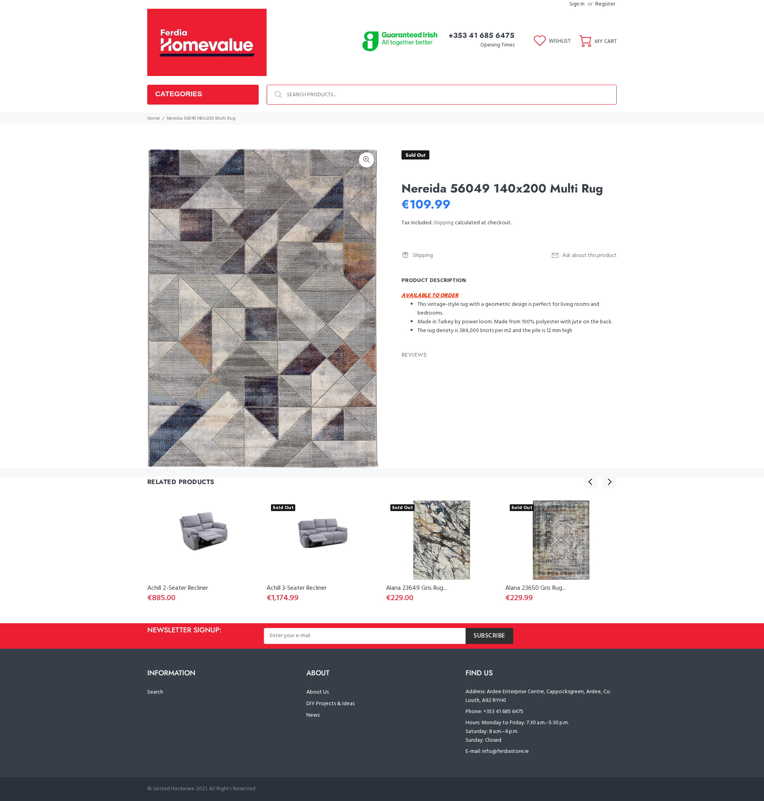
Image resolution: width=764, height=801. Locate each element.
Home (153, 118)
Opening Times (497, 45)
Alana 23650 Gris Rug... (535, 588)
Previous (590, 481)
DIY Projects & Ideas (330, 703)
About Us (317, 692)
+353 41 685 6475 (481, 35)
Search (155, 692)
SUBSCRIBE (489, 636)
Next (609, 481)
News (313, 715)
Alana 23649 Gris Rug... (416, 588)
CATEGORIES (178, 94)
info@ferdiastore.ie (505, 751)
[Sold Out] (441, 540)
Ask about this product (589, 255)
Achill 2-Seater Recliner (177, 588)
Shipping (443, 222)
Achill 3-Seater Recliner (297, 588)
